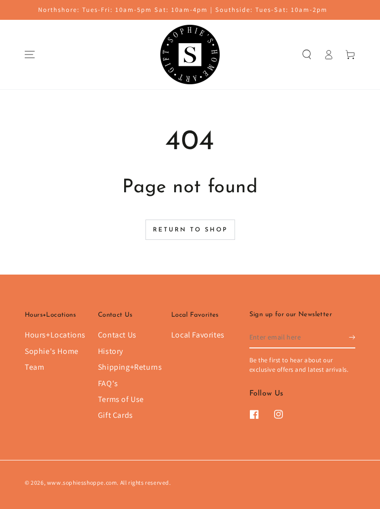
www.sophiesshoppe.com (82, 482)
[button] (307, 54)
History (110, 351)
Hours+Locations (55, 335)
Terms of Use (121, 399)
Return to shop (190, 230)
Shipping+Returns (130, 367)
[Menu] (30, 54)
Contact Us (117, 335)
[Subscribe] (352, 337)
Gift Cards (115, 415)
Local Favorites (198, 335)
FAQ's (108, 383)
